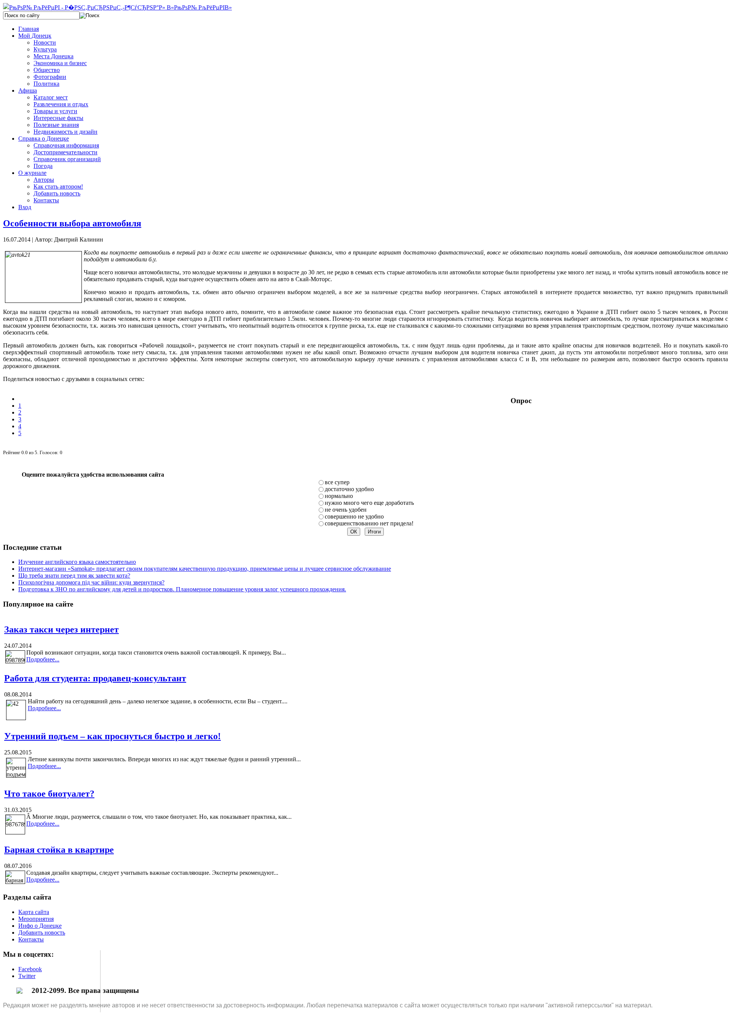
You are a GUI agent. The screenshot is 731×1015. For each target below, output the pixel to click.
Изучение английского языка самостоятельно (77, 562)
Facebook (30, 969)
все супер (337, 482)
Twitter (26, 976)
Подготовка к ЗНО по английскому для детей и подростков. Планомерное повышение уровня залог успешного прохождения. (182, 589)
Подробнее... (42, 659)
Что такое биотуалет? (49, 794)
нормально (339, 496)
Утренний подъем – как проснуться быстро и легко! (112, 736)
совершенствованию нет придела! (369, 523)
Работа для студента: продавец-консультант (95, 678)
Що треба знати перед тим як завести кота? (74, 575)
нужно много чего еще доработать (369, 502)
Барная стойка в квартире (59, 850)
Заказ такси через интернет (61, 629)
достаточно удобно (349, 489)
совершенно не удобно (354, 516)
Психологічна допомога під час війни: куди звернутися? (91, 582)
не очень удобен (346, 509)
